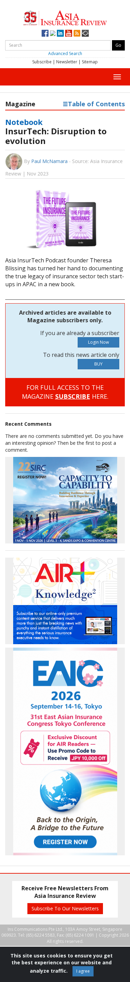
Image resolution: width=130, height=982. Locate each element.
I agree (83, 971)
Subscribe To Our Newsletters (65, 908)
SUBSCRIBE (72, 396)
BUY (98, 364)
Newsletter (66, 62)
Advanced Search (65, 53)
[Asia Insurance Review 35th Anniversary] (65, 17)
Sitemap (90, 62)
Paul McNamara (49, 161)
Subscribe (42, 62)
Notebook (24, 122)
